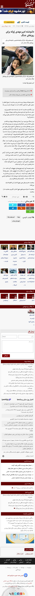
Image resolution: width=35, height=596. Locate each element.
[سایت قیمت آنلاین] (17, 22)
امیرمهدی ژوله (11, 217)
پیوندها (9, 567)
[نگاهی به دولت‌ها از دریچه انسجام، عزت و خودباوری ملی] (4, 247)
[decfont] (24, 197)
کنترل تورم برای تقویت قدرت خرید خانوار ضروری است (19, 520)
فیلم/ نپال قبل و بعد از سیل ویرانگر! (24, 377)
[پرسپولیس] (4, 296)
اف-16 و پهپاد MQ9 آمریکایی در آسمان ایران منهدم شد (17, 91)
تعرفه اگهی (18, 570)
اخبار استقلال (20, 554)
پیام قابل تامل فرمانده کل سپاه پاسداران (30, 254)
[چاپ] (6, 197)
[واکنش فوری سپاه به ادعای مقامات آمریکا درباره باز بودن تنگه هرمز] (13, 271)
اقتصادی (7, 560)
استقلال (15, 300)
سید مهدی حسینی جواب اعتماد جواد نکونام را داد (20, 383)
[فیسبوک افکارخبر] (18, 593)
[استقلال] (13, 296)
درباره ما (29, 567)
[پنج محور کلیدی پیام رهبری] (4, 271)
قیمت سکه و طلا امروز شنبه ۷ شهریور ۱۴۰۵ (22, 526)
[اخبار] (30, 296)
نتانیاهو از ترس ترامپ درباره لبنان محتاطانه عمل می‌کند (19, 391)
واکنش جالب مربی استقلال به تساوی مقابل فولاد (19, 468)
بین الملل (28, 562)
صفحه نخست (28, 560)
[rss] (24, 593)
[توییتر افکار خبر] (15, 593)
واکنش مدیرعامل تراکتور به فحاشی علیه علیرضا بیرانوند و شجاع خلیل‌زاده (17, 365)
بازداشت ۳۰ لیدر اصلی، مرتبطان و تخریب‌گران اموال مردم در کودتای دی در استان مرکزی (18, 529)
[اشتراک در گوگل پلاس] (30, 204)
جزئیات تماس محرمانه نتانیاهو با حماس (21, 478)
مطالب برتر (29, 291)
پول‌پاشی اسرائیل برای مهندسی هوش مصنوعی (21, 380)
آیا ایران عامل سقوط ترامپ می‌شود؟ (24, 488)
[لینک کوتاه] (2, 197)
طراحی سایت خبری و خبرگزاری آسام (15, 575)
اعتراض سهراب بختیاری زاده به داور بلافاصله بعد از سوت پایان (18, 393)
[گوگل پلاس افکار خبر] (21, 593)
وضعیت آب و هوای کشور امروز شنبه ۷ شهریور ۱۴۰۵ (20, 523)
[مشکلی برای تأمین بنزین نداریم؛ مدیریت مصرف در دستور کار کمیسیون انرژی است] (13, 247)
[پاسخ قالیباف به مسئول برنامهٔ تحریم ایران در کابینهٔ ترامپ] (22, 247)
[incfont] (27, 197)
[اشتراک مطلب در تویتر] (13, 204)
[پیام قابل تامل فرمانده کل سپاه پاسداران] (30, 247)
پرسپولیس (5, 300)
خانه (10, 26)
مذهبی (6, 562)
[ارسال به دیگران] (4, 197)
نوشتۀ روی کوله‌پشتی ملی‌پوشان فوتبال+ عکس (19, 95)
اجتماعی (21, 562)
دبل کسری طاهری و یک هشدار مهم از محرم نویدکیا (20, 375)
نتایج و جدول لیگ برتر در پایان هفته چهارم (22, 369)
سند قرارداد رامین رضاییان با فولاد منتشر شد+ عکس (18, 471)
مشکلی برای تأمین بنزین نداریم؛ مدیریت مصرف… (14, 258)
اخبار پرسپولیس (29, 554)
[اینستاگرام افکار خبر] (13, 593)
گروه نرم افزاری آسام (12, 586)
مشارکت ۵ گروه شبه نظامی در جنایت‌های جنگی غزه (20, 372)
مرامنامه (22, 567)
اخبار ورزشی (22, 300)
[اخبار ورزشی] (22, 296)
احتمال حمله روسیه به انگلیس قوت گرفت (21, 465)
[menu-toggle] (2, 6)
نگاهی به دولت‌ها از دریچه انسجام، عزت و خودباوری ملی (19, 518)
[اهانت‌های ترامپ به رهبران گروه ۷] (31, 311)
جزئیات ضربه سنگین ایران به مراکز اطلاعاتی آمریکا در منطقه (16, 475)
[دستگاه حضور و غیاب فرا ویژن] (20, 543)
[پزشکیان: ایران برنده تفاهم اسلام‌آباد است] (30, 271)
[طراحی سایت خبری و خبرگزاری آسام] (26, 575)
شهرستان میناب (16, 221)
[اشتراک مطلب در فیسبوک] (21, 204)
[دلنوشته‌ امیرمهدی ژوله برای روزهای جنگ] (13, 208)
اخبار (33, 300)
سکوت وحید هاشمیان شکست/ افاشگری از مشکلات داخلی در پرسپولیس (18, 387)
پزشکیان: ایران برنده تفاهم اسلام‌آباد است (30, 278)
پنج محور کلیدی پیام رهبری (5, 278)
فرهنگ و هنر (5, 26)
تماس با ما (15, 567)
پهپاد (18, 217)
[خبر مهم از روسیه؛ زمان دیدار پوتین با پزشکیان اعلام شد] (22, 271)
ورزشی (14, 560)
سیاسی (21, 560)
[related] (3, 43)
